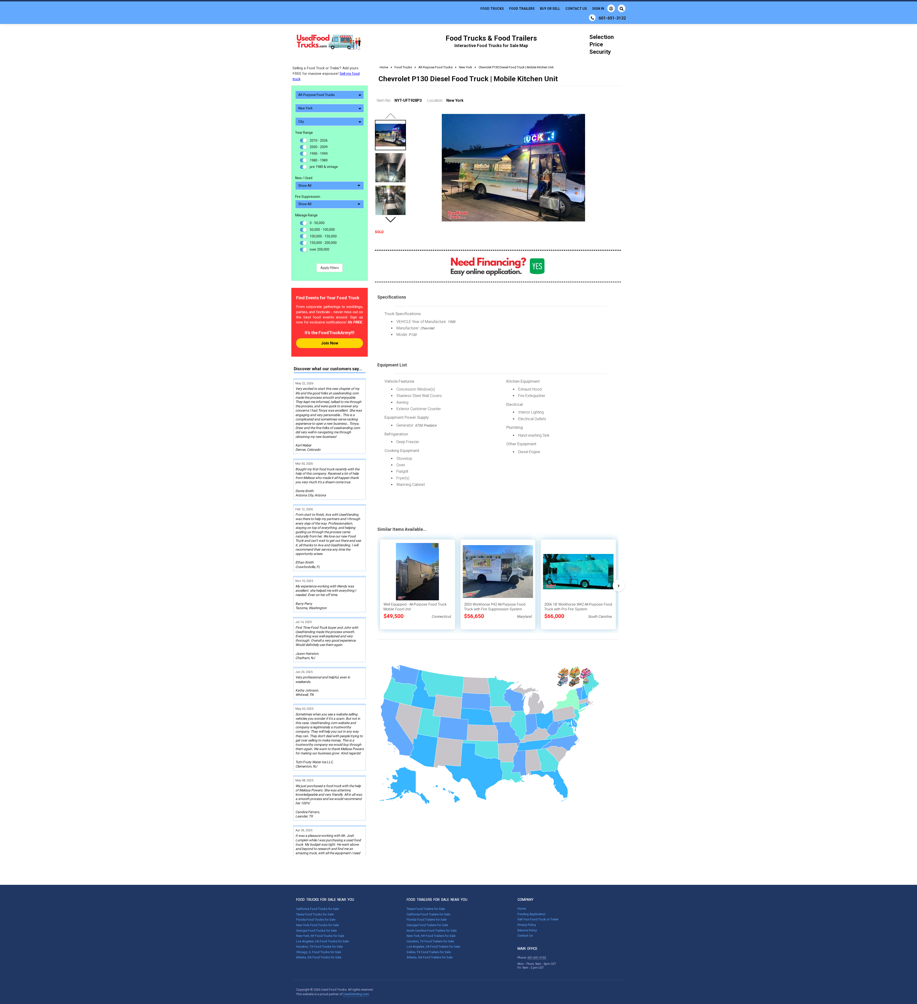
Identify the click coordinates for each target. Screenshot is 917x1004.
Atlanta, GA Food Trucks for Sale (318, 957)
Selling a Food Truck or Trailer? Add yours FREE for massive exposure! (326, 73)
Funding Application (531, 914)
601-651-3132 (537, 957)
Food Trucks (492, 9)
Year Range (304, 132)
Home (521, 908)
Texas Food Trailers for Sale (426, 909)
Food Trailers (522, 9)
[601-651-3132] (592, 17)
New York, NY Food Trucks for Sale (320, 936)
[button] (390, 219)
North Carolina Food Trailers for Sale (432, 930)
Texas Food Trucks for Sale (315, 914)
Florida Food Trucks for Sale (315, 919)
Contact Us (576, 9)
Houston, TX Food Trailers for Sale (430, 941)
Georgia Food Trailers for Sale (427, 925)
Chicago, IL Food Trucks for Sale (318, 952)
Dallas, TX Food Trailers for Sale (429, 952)
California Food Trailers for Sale (428, 914)
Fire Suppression (307, 197)
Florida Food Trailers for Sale (427, 919)
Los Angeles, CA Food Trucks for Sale (322, 941)
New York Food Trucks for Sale (317, 925)
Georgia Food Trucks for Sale (316, 930)
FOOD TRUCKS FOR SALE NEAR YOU (325, 900)
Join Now (329, 343)
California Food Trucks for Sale (317, 909)
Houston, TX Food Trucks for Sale (319, 946)
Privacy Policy (526, 925)
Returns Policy (527, 930)
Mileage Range (306, 215)
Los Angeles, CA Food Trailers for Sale (433, 946)
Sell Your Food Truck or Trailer (538, 919)
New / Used (303, 178)
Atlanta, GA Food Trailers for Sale (430, 957)
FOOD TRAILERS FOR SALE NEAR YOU (437, 900)
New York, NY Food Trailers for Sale (431, 936)
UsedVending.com (356, 994)
